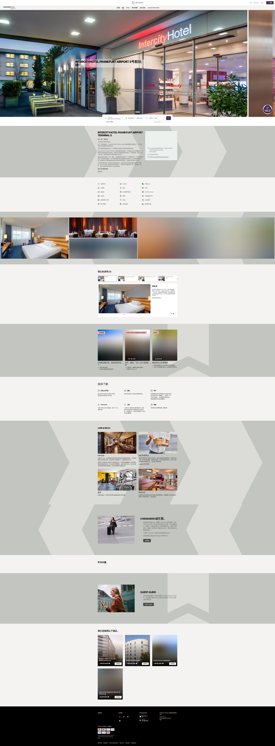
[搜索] (168, 118)
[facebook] (119, 716)
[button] (35, 238)
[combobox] (114, 118)
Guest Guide (148, 604)
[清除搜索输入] (122, 118)
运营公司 (122, 743)
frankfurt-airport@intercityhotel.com (158, 157)
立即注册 (147, 540)
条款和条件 (133, 743)
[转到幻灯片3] (125, 314)
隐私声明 (100, 743)
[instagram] (123, 716)
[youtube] (119, 720)
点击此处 (141, 464)
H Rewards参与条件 (113, 743)
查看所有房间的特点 (156, 297)
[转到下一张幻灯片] (177, 278)
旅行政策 (127, 743)
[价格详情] (109, 663)
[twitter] (127, 716)
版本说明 (105, 743)
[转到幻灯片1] (123, 314)
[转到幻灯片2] (124, 314)
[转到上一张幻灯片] (2, 63)
